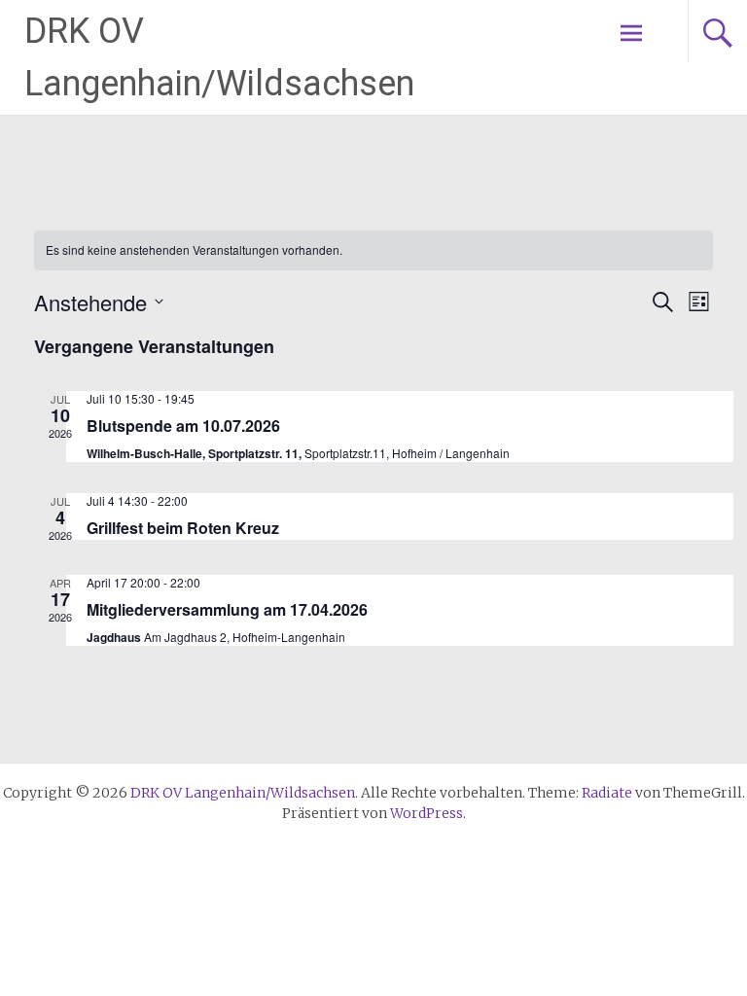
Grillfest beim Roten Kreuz (183, 527)
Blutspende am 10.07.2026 (183, 425)
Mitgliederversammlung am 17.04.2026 (227, 609)
